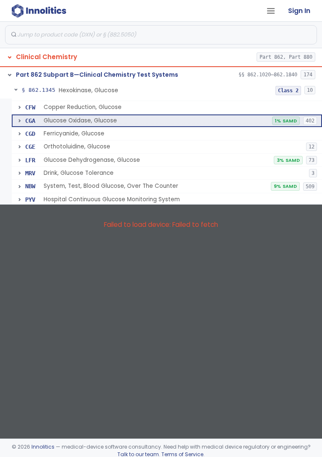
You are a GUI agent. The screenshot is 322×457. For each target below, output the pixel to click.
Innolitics (43, 446)
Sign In (299, 11)
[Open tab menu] (271, 11)
